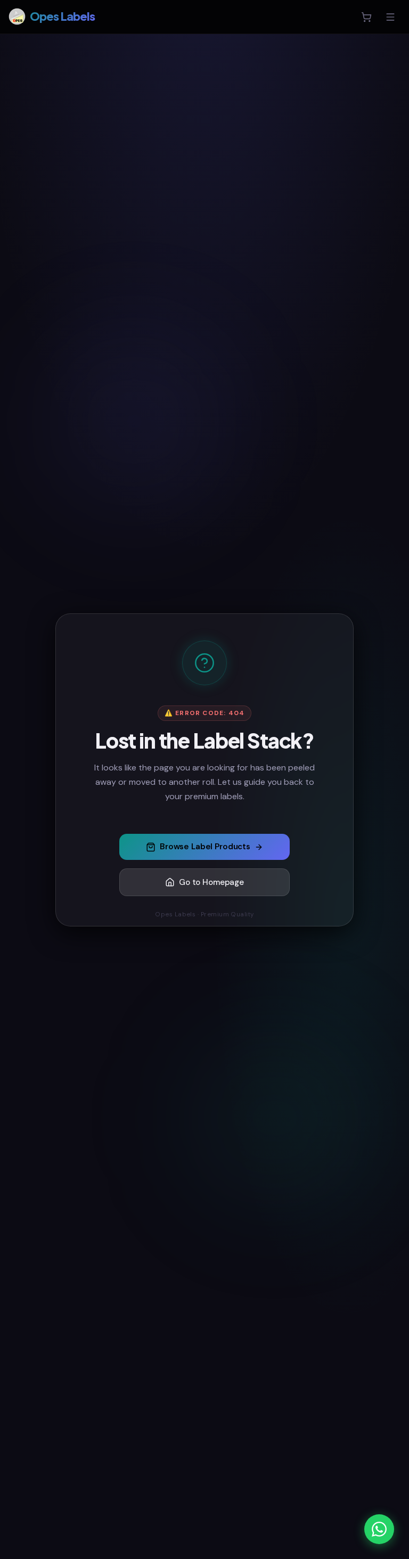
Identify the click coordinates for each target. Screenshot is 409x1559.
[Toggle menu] (390, 17)
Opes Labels (62, 16)
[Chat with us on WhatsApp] (379, 1529)
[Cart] (366, 17)
